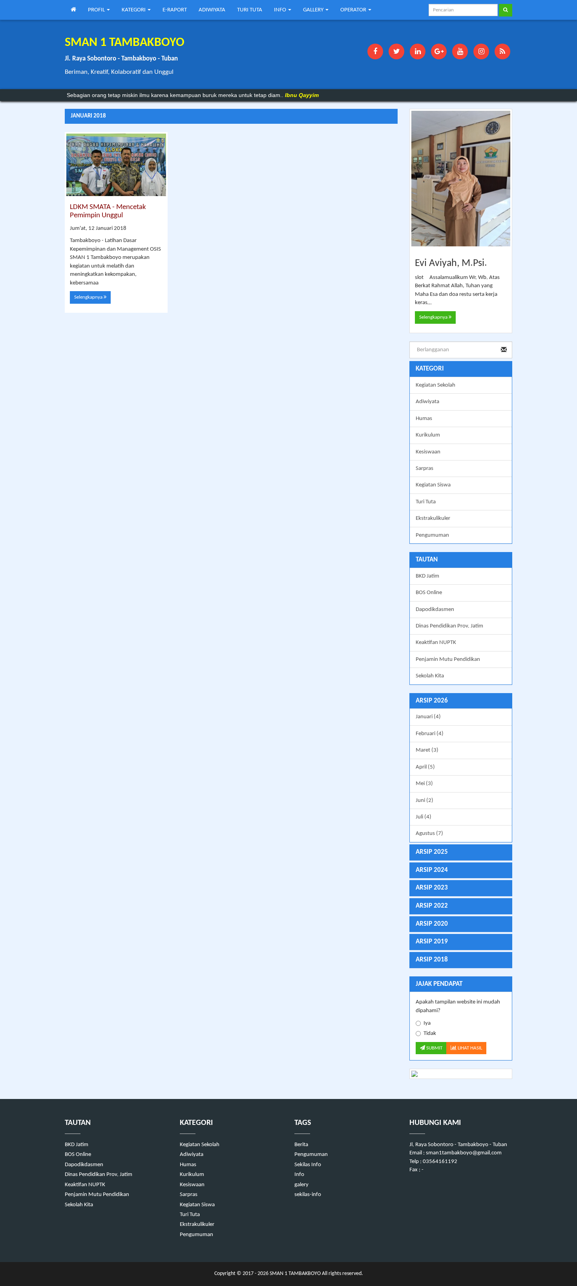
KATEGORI (134, 10)
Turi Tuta (426, 502)
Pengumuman (432, 535)
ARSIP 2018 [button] (432, 959)
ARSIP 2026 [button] (432, 700)
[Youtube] (460, 51)
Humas (424, 419)
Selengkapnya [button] (89, 297)
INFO (280, 10)
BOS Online (429, 593)
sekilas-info (307, 1195)
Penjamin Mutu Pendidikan (448, 659)
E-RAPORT (175, 10)
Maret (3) (427, 750)
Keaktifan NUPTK (436, 643)
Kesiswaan (428, 452)
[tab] (461, 701)
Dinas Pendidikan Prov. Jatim (449, 626)
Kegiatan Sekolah (435, 385)
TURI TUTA (249, 10)
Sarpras (424, 468)
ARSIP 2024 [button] (432, 870)
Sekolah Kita (430, 676)
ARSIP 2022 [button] (432, 906)
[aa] (461, 1074)
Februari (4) (430, 734)
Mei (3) (424, 784)
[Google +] (439, 51)
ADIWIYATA (212, 10)
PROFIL (97, 10)
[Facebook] (375, 51)
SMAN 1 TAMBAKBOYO (294, 1274)
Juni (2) (424, 801)
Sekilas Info (307, 1165)
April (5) (425, 767)
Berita (301, 1145)
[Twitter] (396, 51)
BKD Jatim (427, 576)
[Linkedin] (417, 51)
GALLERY (314, 10)
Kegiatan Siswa (433, 485)
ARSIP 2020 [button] (432, 924)
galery (301, 1185)
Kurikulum (428, 435)
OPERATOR (353, 10)
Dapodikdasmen (435, 610)
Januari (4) (428, 717)
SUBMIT (433, 1048)
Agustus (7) (429, 834)
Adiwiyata (427, 402)
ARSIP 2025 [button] (432, 852)
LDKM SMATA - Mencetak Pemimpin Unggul (108, 211)
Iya (427, 1023)
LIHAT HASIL (469, 1048)
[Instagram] (481, 51)
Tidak (430, 1034)
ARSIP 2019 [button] (432, 941)
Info (299, 1175)
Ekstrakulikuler (433, 518)
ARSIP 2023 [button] (432, 887)
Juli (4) (423, 817)
